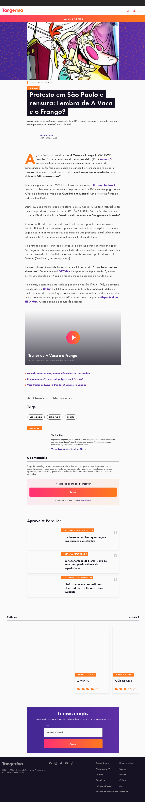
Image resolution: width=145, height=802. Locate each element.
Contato (100, 774)
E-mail (46, 725)
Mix (121, 786)
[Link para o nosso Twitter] (61, 763)
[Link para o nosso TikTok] (72, 763)
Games (122, 769)
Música (122, 774)
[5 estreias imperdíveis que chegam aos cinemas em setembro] (44, 539)
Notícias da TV (103, 769)
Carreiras (100, 780)
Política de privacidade (107, 791)
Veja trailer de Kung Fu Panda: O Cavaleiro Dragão (57, 384)
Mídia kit (123, 791)
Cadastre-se (85, 500)
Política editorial (104, 786)
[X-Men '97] (92, 651)
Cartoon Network (104, 185)
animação (106, 159)
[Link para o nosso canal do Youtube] (66, 763)
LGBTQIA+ (63, 271)
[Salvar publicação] (115, 532)
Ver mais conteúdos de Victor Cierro (68, 449)
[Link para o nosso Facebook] (50, 763)
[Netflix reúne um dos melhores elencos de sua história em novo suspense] (44, 586)
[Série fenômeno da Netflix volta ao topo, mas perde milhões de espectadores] (44, 562)
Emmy (47, 289)
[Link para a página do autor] (33, 136)
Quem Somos (102, 763)
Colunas (123, 780)
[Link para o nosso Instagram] (56, 763)
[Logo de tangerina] (12, 11)
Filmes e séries (126, 763)
